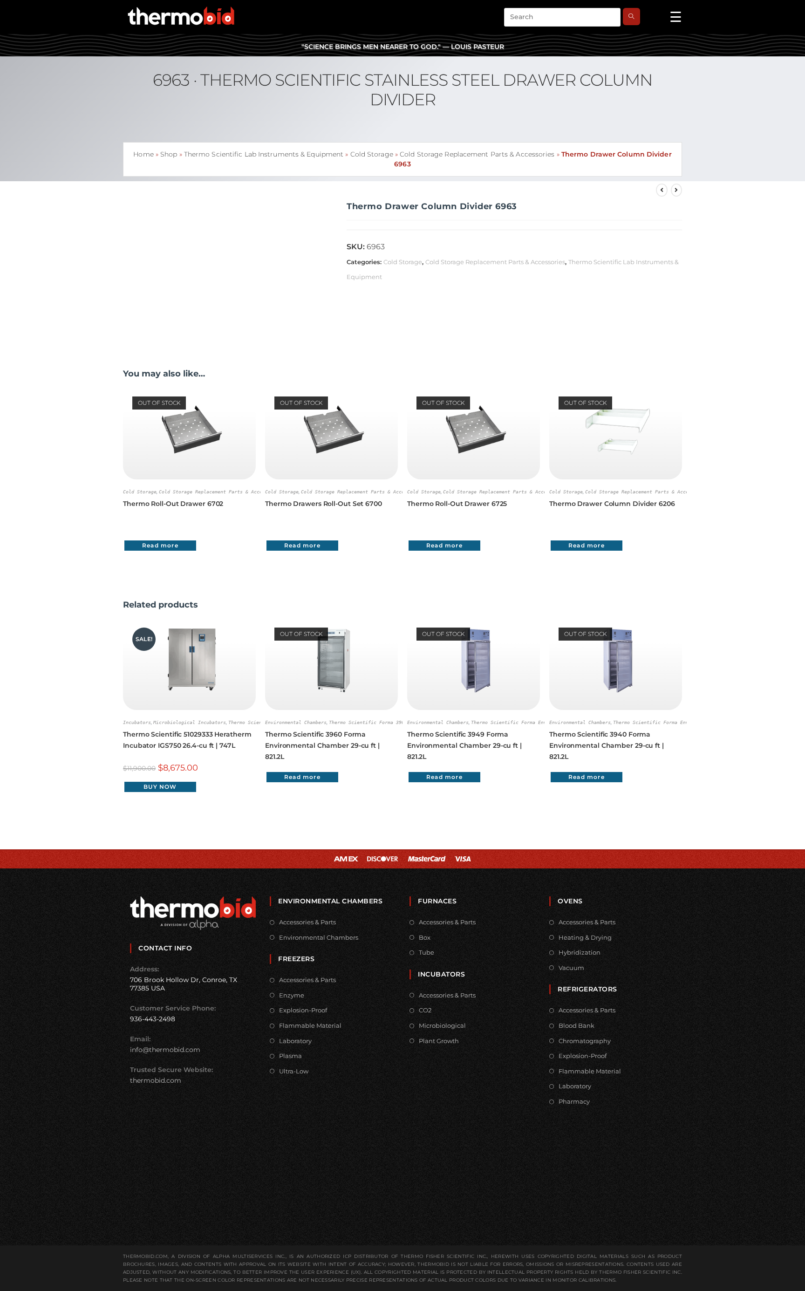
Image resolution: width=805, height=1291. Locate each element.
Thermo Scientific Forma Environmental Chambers (535, 722)
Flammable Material (310, 1025)
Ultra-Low (293, 1071)
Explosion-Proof (303, 1010)
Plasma (290, 1055)
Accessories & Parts (307, 922)
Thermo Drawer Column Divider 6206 (612, 503)
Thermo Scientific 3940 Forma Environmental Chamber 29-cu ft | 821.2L (606, 745)
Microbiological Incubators (189, 722)
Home (143, 154)
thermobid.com (155, 1080)
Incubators (137, 722)
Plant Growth (439, 1041)
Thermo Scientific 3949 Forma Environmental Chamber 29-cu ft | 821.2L (464, 745)
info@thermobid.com (165, 1049)
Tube (426, 952)
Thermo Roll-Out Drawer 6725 (457, 503)
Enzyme (291, 995)
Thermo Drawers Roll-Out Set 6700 (323, 503)
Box (424, 937)
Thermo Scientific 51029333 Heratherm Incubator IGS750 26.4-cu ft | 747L (187, 740)
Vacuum (571, 967)
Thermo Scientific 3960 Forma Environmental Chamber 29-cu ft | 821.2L (322, 745)
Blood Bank (576, 1025)
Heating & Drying (585, 937)
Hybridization (579, 952)
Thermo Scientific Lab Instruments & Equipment (264, 154)
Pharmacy (574, 1101)
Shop (168, 154)
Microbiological (442, 1025)
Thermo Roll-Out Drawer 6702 (173, 503)
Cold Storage (371, 154)
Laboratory (295, 1041)
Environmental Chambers (296, 722)
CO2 (425, 1010)
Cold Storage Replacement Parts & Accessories (477, 154)
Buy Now (160, 786)
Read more (160, 545)
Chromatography (585, 1041)
